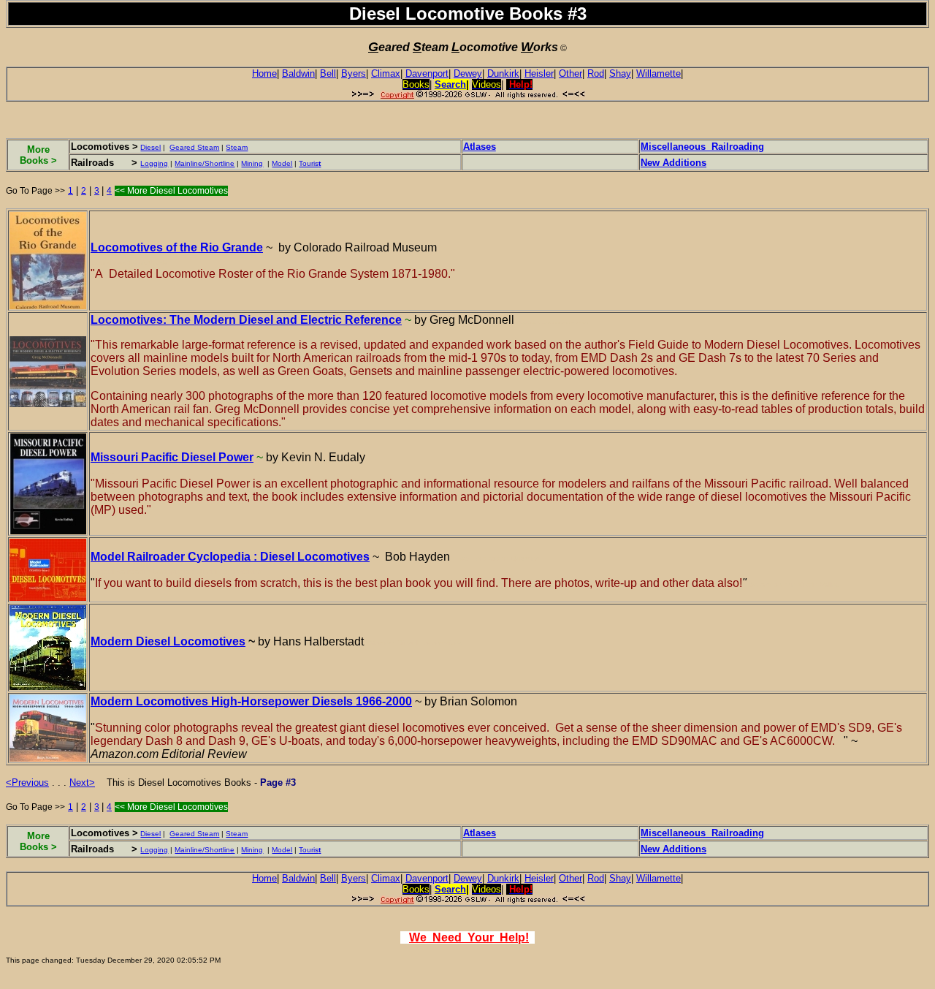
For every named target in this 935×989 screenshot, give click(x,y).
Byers (353, 73)
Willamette (658, 73)
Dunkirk (503, 73)
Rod (595, 73)
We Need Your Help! (469, 937)
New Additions (673, 162)
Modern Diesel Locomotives (168, 641)
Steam (237, 147)
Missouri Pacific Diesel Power (172, 457)
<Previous (27, 782)
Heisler (539, 73)
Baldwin (298, 73)
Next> (82, 782)
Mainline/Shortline (204, 163)
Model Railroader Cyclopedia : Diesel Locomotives (230, 556)
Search (450, 84)
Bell (328, 73)
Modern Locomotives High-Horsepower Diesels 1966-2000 (251, 701)
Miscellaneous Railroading (702, 146)
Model (282, 163)
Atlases (479, 146)
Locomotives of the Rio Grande (177, 247)
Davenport (427, 73)
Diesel (150, 147)
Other (570, 73)
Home (264, 73)
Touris (310, 163)
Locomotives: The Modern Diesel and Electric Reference (246, 320)
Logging (154, 163)
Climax (385, 73)
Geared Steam (194, 147)
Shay (620, 73)
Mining (252, 163)
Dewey (468, 73)
